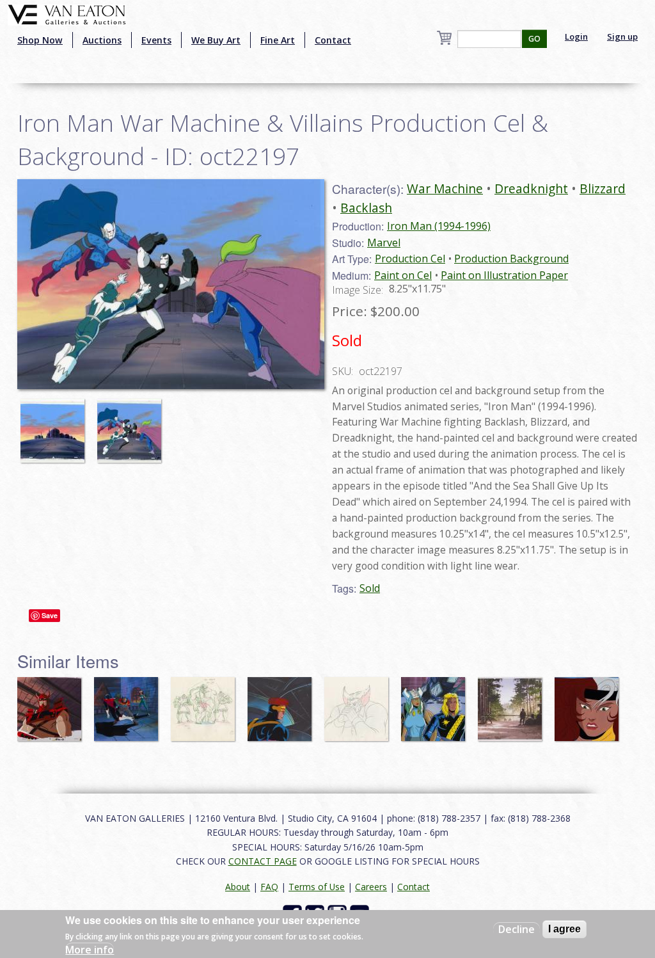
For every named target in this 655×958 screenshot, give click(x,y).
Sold (369, 588)
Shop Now (40, 40)
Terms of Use (316, 887)
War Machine (445, 188)
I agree (564, 928)
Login (576, 36)
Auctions (102, 40)
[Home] (67, 13)
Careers (371, 887)
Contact (333, 40)
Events (156, 40)
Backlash (366, 207)
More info (89, 950)
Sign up (622, 36)
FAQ (269, 887)
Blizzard (603, 188)
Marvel (383, 243)
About (237, 887)
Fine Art (277, 40)
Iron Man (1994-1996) (439, 226)
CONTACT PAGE (262, 861)
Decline (516, 929)
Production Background (511, 258)
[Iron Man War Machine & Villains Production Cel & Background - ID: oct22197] (55, 424)
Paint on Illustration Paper (504, 275)
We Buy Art (216, 40)
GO (534, 38)
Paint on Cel (403, 275)
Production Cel (410, 258)
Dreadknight (531, 188)
